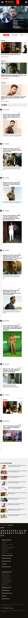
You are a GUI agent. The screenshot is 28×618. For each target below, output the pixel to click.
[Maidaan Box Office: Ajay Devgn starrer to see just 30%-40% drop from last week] (4, 484)
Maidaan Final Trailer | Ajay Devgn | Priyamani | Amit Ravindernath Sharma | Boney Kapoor (13, 75)
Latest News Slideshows (6, 581)
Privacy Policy (11, 604)
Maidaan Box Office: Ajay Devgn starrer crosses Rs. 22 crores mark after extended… (17, 515)
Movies (2, 527)
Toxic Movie (4, 543)
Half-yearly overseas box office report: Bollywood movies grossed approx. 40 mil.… (16, 477)
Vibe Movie (4, 552)
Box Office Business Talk (6, 579)
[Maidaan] (12, 407)
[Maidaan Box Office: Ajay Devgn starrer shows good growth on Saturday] (4, 495)
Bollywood (7, 593)
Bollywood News (5, 573)
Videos (4, 61)
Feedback (17, 604)
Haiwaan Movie (4, 549)
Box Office (6, 561)
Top (4, 563)
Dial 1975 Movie (5, 541)
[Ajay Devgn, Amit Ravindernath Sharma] (14, 52)
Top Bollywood (6, 587)
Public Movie (6, 558)
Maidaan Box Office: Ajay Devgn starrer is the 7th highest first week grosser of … (17, 499)
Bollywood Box (6, 566)
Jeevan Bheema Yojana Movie (7, 544)
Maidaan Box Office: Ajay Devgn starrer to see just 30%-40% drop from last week (17, 482)
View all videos (4, 78)
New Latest (6, 590)
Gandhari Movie (5, 545)
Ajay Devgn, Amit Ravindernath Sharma (10, 54)
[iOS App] (12, 608)
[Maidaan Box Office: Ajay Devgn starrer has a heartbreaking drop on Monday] (12, 194)
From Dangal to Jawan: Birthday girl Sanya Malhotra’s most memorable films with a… (17, 471)
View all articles (5, 101)
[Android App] (9, 608)
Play (4, 71)
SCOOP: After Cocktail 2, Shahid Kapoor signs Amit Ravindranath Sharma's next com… (17, 466)
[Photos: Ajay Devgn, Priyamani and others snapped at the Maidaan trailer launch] (12, 436)
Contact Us (22, 604)
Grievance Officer (4, 605)
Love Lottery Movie (5, 550)
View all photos (4, 56)
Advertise (6, 604)
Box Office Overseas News (7, 580)
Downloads (6, 598)
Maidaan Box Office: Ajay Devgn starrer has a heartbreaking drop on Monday (16, 504)
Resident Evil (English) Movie (7, 553)
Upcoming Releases (5, 582)
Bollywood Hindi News (6, 585)
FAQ (9, 605)
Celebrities (8, 527)
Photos (4, 40)
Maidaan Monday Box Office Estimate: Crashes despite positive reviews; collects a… (16, 510)
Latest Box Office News (6, 576)
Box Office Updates (5, 577)
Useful (4, 596)
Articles (4, 83)
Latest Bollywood (7, 571)
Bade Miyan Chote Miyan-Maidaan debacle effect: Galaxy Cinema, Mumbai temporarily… (17, 488)
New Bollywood (7, 539)
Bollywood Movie (7, 555)
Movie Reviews (4, 584)
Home (2, 604)
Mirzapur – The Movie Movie (7, 548)
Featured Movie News (6, 575)
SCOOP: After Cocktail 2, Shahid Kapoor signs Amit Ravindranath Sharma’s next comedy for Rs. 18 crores (13, 98)
